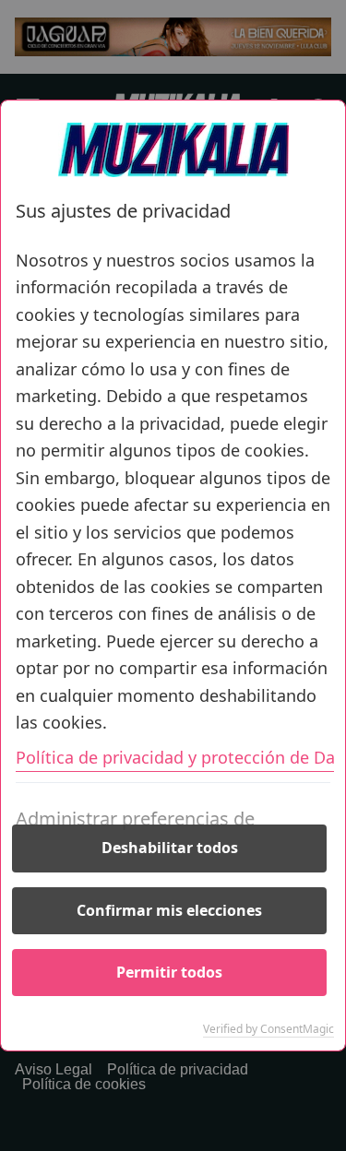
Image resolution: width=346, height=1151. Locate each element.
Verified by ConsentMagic (268, 1029)
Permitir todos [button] (169, 972)
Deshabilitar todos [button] (169, 847)
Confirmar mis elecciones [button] (169, 910)
